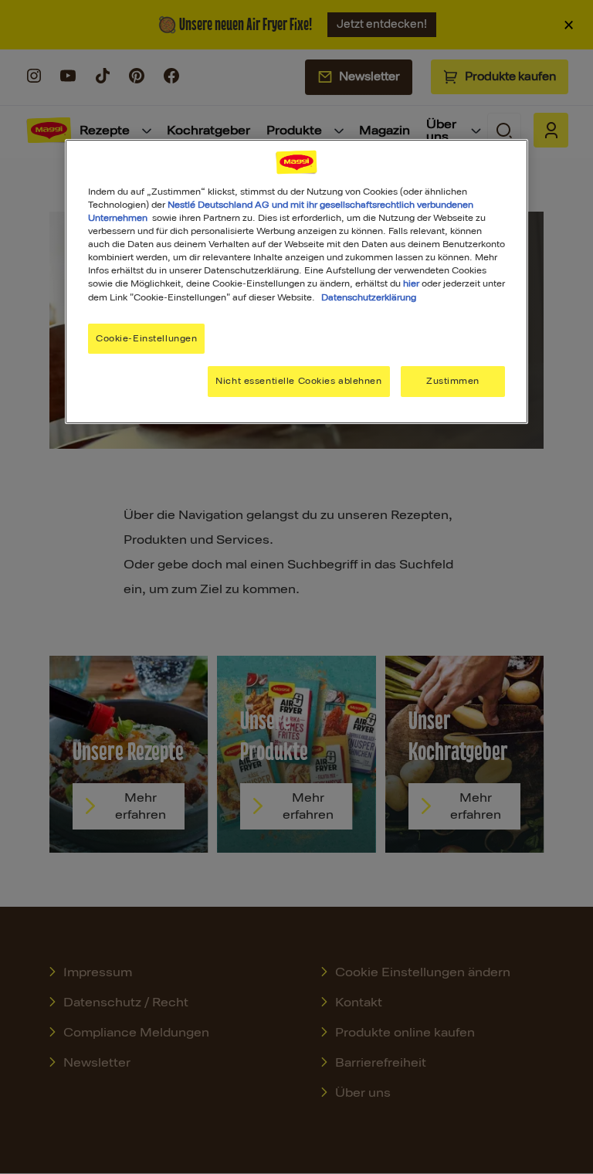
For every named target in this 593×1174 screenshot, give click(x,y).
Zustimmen (452, 380)
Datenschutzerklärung (368, 296)
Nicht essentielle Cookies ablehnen (298, 380)
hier (411, 283)
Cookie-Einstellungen (146, 338)
